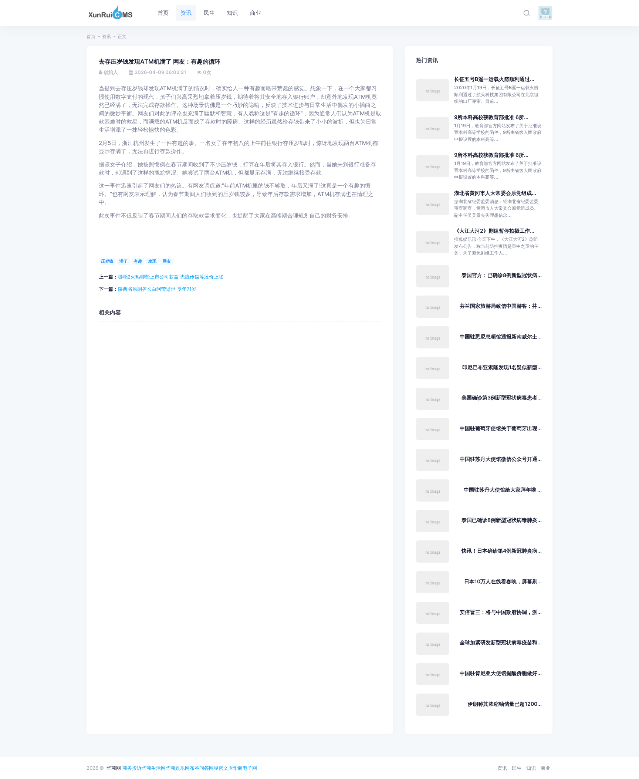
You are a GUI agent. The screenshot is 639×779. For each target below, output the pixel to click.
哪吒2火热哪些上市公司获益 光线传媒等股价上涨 (170, 277)
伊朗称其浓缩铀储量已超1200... (505, 704)
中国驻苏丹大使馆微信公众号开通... (501, 459)
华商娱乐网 (178, 768)
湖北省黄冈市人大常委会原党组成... (495, 193)
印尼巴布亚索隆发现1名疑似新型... (502, 367)
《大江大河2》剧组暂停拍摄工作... (494, 230)
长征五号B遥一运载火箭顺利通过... (494, 79)
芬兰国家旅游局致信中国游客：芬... (501, 306)
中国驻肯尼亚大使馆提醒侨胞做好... (501, 673)
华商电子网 (245, 768)
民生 (516, 768)
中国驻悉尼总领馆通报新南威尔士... (501, 336)
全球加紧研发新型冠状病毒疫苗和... (501, 642)
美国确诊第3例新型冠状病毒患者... (502, 397)
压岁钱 (107, 261)
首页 (91, 36)
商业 (545, 768)
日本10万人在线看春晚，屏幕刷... (503, 581)
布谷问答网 (202, 768)
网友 (167, 261)
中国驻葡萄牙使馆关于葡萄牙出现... (501, 428)
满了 (123, 261)
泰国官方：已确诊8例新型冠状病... (502, 275)
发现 (152, 261)
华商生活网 (154, 768)
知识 (531, 768)
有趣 (138, 261)
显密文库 (223, 768)
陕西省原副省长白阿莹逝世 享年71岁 (157, 289)
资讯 (106, 36)
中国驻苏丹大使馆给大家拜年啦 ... (503, 489)
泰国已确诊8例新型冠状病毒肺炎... (502, 520)
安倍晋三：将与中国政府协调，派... (501, 612)
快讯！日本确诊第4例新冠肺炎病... (502, 550)
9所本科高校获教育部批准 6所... (491, 117)
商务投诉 (132, 768)
